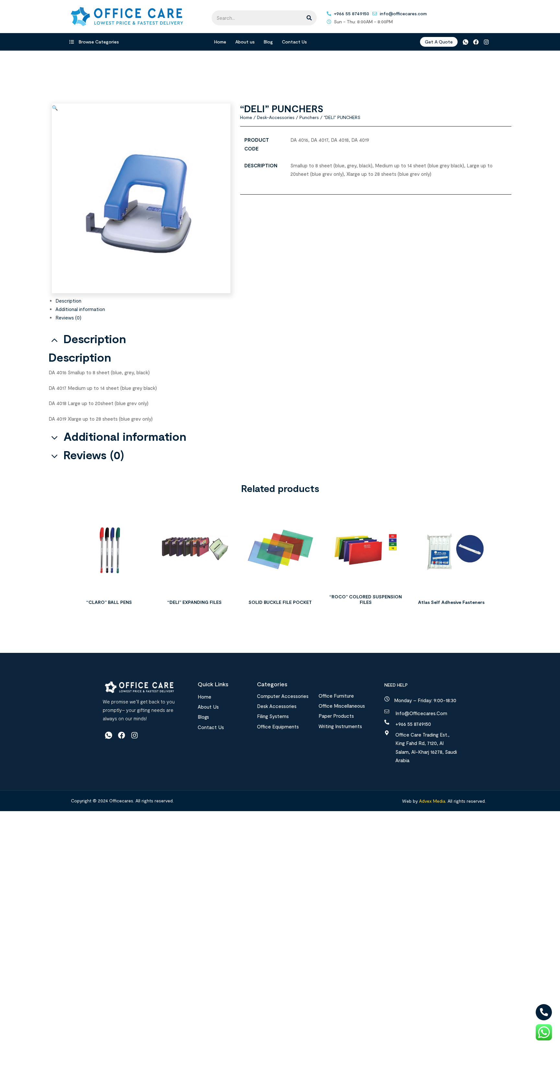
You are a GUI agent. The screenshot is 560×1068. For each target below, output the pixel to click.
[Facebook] (476, 42)
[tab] (283, 300)
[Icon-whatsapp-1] (465, 42)
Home (220, 41)
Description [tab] (95, 338)
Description (68, 301)
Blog (268, 41)
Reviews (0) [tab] (94, 455)
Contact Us (294, 41)
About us (245, 41)
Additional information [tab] (125, 436)
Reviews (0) (68, 317)
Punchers (309, 117)
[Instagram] (486, 42)
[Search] (309, 17)
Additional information (80, 309)
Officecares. (121, 800)
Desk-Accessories (276, 117)
